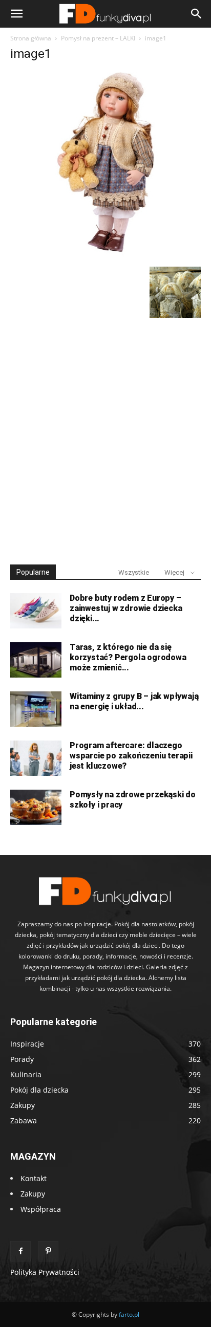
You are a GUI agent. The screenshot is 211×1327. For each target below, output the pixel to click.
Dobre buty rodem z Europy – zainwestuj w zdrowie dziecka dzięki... (126, 608)
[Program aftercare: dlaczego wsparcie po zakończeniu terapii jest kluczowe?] (35, 758)
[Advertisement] (105, 436)
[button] (16, 14)
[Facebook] (20, 1251)
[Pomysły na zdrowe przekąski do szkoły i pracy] (35, 807)
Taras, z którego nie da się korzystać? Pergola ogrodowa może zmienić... (128, 657)
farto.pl (129, 1314)
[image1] (105, 256)
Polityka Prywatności (44, 1272)
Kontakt (33, 1178)
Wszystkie (133, 572)
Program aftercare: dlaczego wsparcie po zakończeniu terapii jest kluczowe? (131, 756)
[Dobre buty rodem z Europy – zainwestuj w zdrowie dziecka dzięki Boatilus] (35, 610)
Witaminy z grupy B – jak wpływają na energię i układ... (134, 701)
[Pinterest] (48, 1251)
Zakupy (32, 1194)
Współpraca (40, 1209)
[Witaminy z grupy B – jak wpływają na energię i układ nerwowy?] (35, 709)
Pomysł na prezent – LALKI (98, 38)
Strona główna (30, 38)
